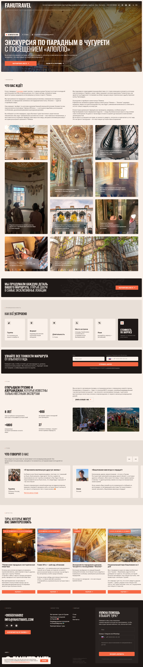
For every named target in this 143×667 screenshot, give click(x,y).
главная (7, 10)
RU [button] (136, 5)
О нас (92, 5)
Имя (74, 355)
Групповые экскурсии (71, 5)
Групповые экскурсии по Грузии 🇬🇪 (57, 618)
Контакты (102, 5)
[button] (21, 63)
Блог (96, 5)
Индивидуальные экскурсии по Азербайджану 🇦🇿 (59, 622)
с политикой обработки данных (113, 368)
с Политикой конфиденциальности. (20, 662)
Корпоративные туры (84, 5)
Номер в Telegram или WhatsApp (116, 355)
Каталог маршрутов (49, 5)
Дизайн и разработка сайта (79, 661)
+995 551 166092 (112, 5)
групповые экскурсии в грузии (29, 10)
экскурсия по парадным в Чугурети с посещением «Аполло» (54, 10)
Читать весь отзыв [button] (31, 493)
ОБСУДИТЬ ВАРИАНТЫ (117, 654)
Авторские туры (60, 5)
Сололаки (19, 91)
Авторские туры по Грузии (59, 614)
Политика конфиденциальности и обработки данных (80, 659)
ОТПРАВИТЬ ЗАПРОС (105, 364)
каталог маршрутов (15, 10)
